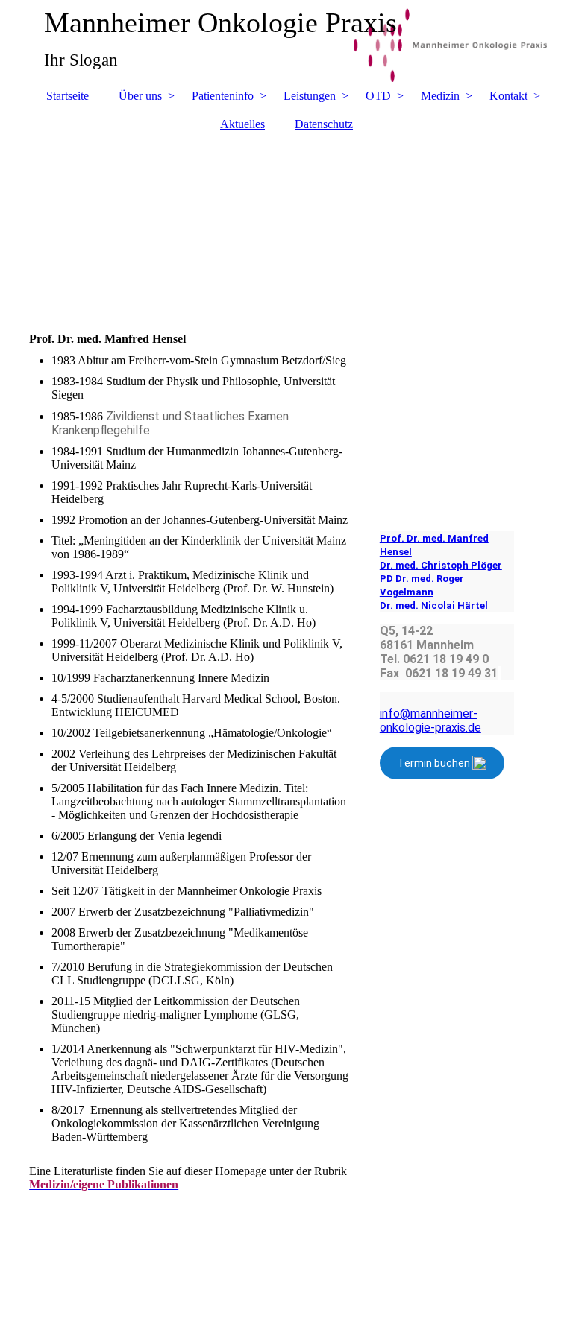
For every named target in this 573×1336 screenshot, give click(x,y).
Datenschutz (324, 124)
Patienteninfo (223, 95)
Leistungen (310, 95)
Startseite (67, 95)
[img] (286, 224)
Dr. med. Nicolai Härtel (434, 605)
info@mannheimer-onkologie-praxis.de (430, 720)
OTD (378, 95)
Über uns (140, 95)
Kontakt (508, 95)
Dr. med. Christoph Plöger (441, 565)
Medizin (440, 95)
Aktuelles (242, 124)
